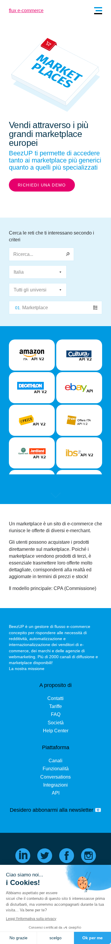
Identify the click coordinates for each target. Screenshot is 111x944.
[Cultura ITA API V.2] (79, 355)
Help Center (55, 730)
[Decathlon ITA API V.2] (32, 387)
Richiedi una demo (42, 185)
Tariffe (55, 706)
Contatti (55, 698)
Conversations (55, 776)
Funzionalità (56, 768)
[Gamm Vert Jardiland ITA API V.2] (32, 452)
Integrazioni (55, 784)
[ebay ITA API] (79, 387)
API (55, 792)
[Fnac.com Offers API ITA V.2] (79, 420)
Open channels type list (55, 307)
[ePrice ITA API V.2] (32, 420)
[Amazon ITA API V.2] (32, 355)
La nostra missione (26, 668)
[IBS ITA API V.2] (79, 452)
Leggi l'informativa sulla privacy (31, 919)
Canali (55, 760)
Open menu (98, 10)
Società (56, 722)
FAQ (55, 714)
